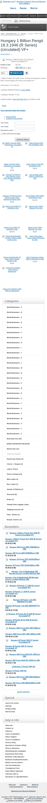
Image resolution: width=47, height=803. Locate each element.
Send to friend (11, 117)
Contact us (9, 728)
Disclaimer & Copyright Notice (16, 777)
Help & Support (11, 737)
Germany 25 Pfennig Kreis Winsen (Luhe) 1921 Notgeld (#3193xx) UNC (12, 197)
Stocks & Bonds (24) (14, 474)
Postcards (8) (12, 494)
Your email (4, 126)
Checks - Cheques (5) (15, 464)
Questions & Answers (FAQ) (15, 745)
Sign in (13, 8)
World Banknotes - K (14, 358)
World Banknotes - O (14, 378)
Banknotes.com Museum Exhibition (23, 791)
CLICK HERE (25, 90)
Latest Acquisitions (12, 734)
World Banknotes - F (14, 332)
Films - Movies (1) (13, 515)
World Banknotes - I (14, 348)
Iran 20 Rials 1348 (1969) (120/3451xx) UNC (35, 197)
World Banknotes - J (14, 353)
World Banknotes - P (14, 383)
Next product (6, 54)
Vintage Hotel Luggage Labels (18, 504)
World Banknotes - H (12, 33)
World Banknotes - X (14, 424)
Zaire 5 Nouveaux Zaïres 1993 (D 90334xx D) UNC (35, 258)
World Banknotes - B (14, 312)
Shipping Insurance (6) (15, 510)
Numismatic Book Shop (14, 754)
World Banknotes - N (14, 373)
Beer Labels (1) (12, 484)
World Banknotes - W (14, 418)
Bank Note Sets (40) (14, 439)
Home (2, 33)
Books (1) (10, 499)
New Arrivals (10, 712)
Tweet (4, 106)
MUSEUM (33, 16)
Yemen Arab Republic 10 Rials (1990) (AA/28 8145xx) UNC (12, 259)
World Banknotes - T (14, 403)
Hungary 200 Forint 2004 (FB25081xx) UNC (22, 553)
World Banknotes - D (14, 322)
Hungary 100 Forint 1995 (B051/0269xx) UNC (22, 683)
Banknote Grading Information (16, 760)
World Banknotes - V (14, 413)
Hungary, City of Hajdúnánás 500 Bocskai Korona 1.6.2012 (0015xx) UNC (22, 578)
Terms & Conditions (12, 740)
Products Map (10, 709)
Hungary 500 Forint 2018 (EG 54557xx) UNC (22, 660)
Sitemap (8, 706)
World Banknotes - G (14, 338)
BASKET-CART (4, 16)
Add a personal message (11, 134)
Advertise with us (11, 774)
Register (23, 8)
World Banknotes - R (14, 393)
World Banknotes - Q (14, 388)
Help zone (9, 725)
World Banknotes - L (14, 363)
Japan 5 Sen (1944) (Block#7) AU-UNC (35, 228)
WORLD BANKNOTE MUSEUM (18, 444)
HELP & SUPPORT (23, 16)
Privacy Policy (10, 742)
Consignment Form (12, 768)
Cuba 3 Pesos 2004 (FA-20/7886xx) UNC (35, 165)
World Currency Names (14, 762)
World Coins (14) (13, 449)
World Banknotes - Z (14, 434)
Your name (4, 123)
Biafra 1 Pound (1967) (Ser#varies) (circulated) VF (12, 166)
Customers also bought (14, 118)
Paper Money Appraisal (14, 771)
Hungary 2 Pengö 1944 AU (15, 671)
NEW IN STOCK (42, 16)
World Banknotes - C (14, 317)
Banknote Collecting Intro (14, 757)
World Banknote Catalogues (15, 751)
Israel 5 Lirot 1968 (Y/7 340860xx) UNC (12, 228)
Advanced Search (24, 21)
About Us (8, 731)
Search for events (12, 703)
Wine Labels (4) (12, 479)
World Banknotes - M (14, 368)
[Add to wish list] (27, 73)
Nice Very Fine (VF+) (20, 99)
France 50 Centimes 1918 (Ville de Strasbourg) (12, 290)
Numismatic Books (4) (15, 459)
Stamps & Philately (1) (15, 489)
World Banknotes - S (14, 398)
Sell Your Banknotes (12, 765)
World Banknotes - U (14, 408)
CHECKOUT (14, 16)
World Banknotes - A (14, 307)
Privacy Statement (12, 748)
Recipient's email (7, 130)
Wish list (33, 8)
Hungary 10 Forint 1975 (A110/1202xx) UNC (22, 565)
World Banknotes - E (14, 327)
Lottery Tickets (12, 469)
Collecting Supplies (14, 454)
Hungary (23, 33)
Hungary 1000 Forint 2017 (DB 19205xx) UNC (23, 634)
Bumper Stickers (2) (14, 520)
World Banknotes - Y (14, 429)
